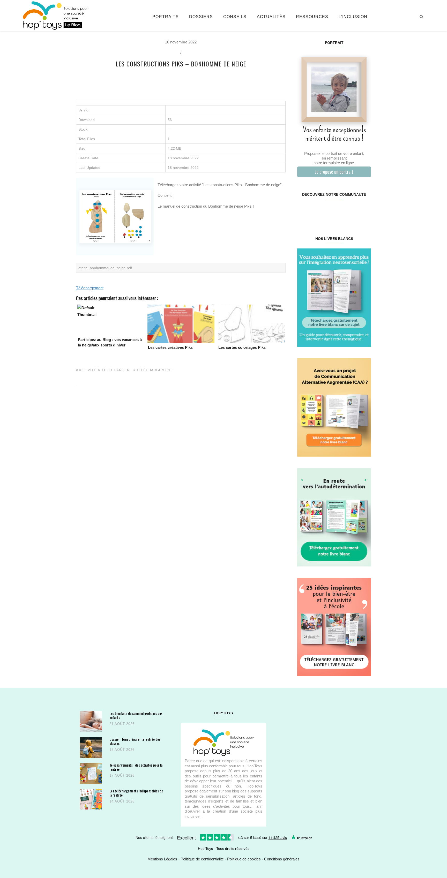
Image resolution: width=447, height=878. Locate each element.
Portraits (165, 16)
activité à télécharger (104, 370)
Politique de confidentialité (202, 859)
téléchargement (154, 370)
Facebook (303, 211)
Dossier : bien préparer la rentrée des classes (134, 741)
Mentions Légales (162, 859)
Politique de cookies (244, 859)
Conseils (235, 16)
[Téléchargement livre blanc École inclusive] (334, 627)
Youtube (352, 211)
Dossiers (201, 16)
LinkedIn (340, 211)
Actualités (271, 16)
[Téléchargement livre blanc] (334, 297)
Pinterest (328, 211)
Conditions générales (282, 859)
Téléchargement (89, 288)
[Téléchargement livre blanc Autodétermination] (334, 517)
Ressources (312, 16)
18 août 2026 (122, 750)
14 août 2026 (122, 801)
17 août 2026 (122, 775)
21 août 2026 (122, 724)
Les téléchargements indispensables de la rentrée (136, 793)
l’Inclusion (353, 16)
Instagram (315, 211)
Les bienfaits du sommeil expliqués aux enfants (135, 715)
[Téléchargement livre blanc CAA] (334, 407)
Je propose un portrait (334, 171)
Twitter (364, 211)
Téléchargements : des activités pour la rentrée (135, 767)
